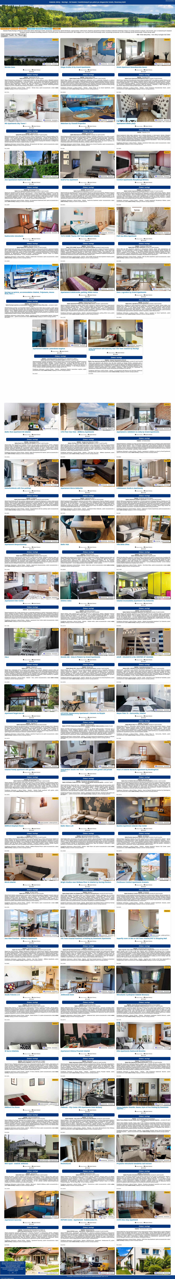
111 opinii (99, 1062)
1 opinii (92, 555)
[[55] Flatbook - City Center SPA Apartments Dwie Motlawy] (87, 1092)
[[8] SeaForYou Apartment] (87, 164)
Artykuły (57, 28)
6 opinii (95, 191)
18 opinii (40, 724)
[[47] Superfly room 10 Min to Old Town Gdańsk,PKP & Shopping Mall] (143, 923)
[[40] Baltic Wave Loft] (87, 810)
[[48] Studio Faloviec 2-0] (31, 979)
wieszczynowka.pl (170, 0)
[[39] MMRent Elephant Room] (31, 810)
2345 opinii (154, 499)
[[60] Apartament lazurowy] (31, 1204)
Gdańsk (55, 39)
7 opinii (102, 303)
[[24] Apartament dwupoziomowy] (31, 529)
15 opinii (155, 78)
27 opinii (41, 134)
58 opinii (44, 949)
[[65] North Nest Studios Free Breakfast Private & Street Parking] (143, 1261)
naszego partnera (23, 89)
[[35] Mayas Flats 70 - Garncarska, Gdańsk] (143, 698)
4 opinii (72, 360)
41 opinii (157, 1175)
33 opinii (102, 247)
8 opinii (93, 612)
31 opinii (102, 1231)
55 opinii (97, 499)
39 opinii (42, 499)
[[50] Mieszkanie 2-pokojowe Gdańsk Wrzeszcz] (143, 979)
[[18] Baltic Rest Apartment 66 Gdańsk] (31, 416)
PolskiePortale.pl (10, 1278)
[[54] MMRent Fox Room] (31, 1092)
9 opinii (94, 837)
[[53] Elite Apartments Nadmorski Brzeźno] (143, 1035)
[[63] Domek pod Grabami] (31, 1261)
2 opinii (42, 443)
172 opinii (156, 191)
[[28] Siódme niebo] (87, 585)
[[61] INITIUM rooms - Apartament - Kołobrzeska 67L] (87, 1204)
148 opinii (161, 949)
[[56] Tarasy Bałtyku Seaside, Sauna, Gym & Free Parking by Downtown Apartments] (143, 1092)
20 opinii (38, 1118)
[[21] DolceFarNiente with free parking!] (31, 473)
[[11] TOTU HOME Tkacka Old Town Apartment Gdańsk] (87, 220)
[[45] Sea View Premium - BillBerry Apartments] (31, 923)
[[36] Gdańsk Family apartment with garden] (31, 754)
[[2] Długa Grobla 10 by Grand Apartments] (87, 52)
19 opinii (35, 668)
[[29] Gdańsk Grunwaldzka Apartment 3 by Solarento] (143, 585)
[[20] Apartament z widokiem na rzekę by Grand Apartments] (143, 416)
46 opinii (155, 837)
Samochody (39, 28)
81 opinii (103, 1118)
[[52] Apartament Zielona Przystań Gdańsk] (87, 1035)
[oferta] (44, 64)
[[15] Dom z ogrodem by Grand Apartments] (143, 277)
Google (4, 1263)
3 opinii (99, 78)
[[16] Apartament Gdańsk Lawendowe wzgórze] (59, 333)
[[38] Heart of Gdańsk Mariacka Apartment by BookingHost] (143, 754)
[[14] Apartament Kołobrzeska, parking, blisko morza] (87, 277)
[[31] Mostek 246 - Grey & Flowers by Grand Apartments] (87, 641)
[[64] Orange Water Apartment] (87, 1261)
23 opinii (40, 247)
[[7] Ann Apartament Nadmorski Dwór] (31, 164)
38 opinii (106, 893)
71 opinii (101, 443)
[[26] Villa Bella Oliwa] (143, 529)
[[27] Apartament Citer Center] (31, 585)
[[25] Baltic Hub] (87, 529)
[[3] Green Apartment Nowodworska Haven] (143, 52)
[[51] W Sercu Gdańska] (31, 1035)
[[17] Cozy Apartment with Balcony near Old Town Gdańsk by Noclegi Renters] (115, 333)
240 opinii (167, 1120)
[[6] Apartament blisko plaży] (143, 108)
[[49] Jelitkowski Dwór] (87, 979)
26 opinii (136, 361)
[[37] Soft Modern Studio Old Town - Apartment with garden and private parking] (87, 754)
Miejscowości (23, 28)
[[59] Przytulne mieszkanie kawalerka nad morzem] (143, 1148)
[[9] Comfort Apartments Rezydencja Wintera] (143, 164)
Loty (31, 28)
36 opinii (37, 893)
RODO (16, 1270)
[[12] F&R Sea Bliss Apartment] (143, 220)
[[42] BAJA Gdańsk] (31, 867)
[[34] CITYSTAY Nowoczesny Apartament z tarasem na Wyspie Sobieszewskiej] (87, 698)
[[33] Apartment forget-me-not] (31, 698)
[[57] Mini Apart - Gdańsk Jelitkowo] (31, 1148)
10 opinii (37, 78)
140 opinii (155, 1062)
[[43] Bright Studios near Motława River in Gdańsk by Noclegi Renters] (87, 867)
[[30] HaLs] (31, 641)
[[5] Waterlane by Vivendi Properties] (87, 108)
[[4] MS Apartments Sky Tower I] (31, 108)
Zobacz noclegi (32, 75)
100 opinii (38, 1062)
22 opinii (152, 247)
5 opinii (42, 191)
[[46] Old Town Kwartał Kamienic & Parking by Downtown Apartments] (87, 923)
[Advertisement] (87, 389)
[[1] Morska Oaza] (31, 52)
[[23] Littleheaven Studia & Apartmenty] (143, 473)
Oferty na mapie (14, 28)
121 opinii (97, 134)
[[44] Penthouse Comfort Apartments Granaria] (143, 867)
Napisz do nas (105, 1276)
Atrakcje (48, 28)
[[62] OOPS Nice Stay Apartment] (143, 1204)
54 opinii (40, 837)
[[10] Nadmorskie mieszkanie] (31, 220)
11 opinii (55, 305)
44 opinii (155, 724)
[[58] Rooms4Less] (87, 1148)
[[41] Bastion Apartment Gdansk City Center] (143, 810)
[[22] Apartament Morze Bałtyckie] (87, 473)
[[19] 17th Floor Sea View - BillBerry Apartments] (87, 416)
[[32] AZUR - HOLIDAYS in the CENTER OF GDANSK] (143, 641)
